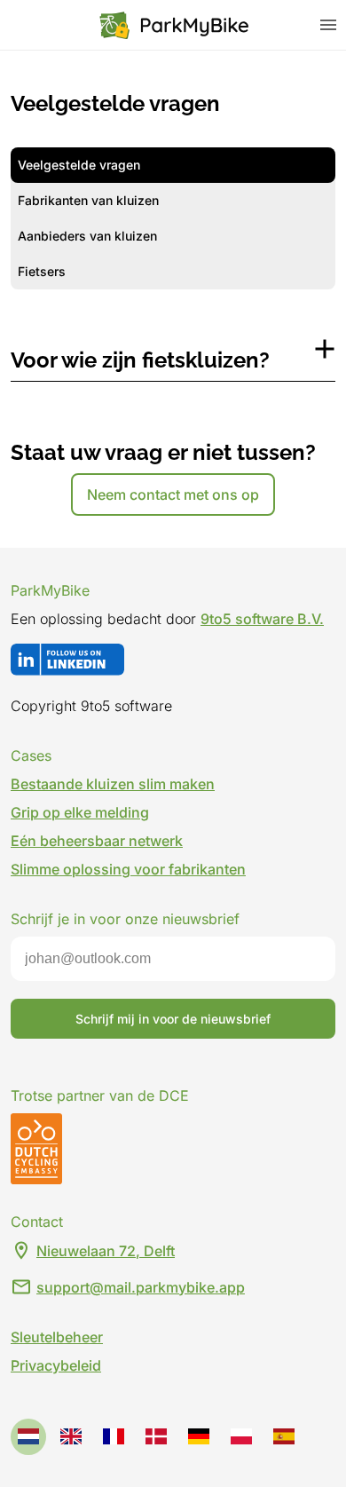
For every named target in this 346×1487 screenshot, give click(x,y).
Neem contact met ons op (173, 494)
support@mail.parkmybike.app (140, 1287)
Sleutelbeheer (57, 1337)
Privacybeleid (56, 1365)
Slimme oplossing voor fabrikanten (128, 869)
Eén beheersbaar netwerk (97, 841)
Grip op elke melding (80, 812)
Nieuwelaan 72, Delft (105, 1251)
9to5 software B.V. (262, 619)
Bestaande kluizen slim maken (113, 784)
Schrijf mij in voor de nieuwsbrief (173, 1018)
